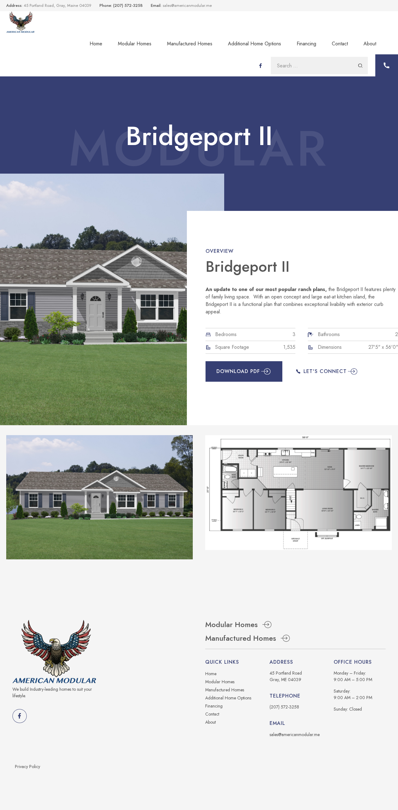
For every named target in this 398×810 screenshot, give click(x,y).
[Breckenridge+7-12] (99, 497)
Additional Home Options (254, 43)
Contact (340, 43)
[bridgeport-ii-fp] (298, 492)
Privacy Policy (27, 766)
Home (96, 43)
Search (360, 65)
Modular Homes (134, 43)
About (369, 43)
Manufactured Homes (189, 43)
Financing (306, 43)
